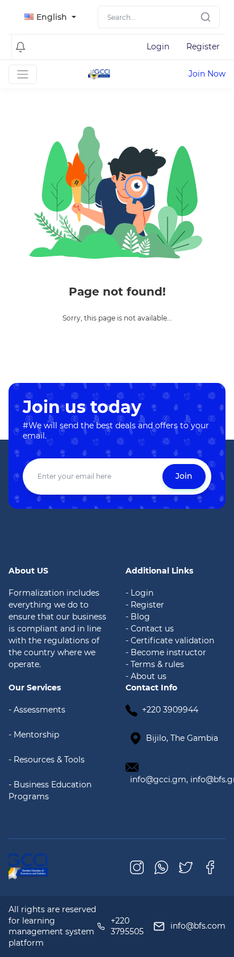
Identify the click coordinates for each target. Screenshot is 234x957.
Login (158, 46)
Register (203, 46)
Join (184, 476)
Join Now (207, 74)
